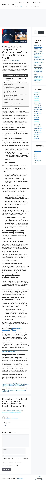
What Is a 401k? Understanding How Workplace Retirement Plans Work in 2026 (39, 54)
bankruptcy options (23, 383)
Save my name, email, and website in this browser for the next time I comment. (15, 459)
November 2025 (38, 109)
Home (16, 2)
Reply (5, 425)
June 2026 (36, 96)
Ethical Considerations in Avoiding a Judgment (13, 99)
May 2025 (36, 119)
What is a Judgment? (8, 86)
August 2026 (37, 92)
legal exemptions (10, 385)
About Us (29, 2)
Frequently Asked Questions (9, 105)
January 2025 (37, 126)
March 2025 (37, 122)
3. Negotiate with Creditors (11, 91)
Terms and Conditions (37, 2)
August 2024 (37, 134)
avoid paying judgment (14, 383)
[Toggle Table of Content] (26, 84)
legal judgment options (17, 385)
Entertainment (37, 151)
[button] (15, 75)
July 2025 (36, 115)
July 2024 (36, 136)
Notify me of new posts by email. (10, 465)
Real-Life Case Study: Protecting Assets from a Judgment (13, 101)
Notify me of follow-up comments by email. (13, 462)
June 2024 (36, 138)
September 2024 (38, 132)
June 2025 (36, 117)
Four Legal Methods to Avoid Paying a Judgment (14, 87)
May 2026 (36, 98)
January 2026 (37, 105)
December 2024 (38, 128)
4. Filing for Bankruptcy (10, 92)
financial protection (21, 384)
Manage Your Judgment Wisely (12, 329)
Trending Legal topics (34, 6)
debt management (13, 384)
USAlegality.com (8, 4)
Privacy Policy (22, 2)
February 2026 (37, 103)
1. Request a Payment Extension (11, 95)
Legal (21, 6)
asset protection (7, 383)
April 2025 (36, 121)
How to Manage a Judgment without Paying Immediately (15, 94)
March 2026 (37, 101)
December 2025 (38, 107)
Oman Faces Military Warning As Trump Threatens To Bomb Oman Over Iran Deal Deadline (39, 62)
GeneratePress (20, 478)
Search (36, 29)
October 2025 (37, 111)
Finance (16, 6)
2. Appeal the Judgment (10, 96)
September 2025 (38, 113)
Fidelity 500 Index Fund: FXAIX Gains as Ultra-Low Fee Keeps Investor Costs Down (38, 79)
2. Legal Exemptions (9, 90)
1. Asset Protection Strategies (11, 88)
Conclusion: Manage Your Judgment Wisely (13, 103)
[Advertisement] (23, 17)
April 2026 (36, 100)
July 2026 (36, 94)
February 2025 (37, 124)
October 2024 (37, 130)
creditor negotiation (6, 384)
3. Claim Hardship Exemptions (11, 98)
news (26, 6)
